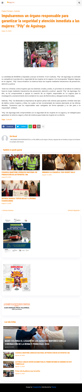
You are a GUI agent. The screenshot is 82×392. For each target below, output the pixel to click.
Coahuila (17, 11)
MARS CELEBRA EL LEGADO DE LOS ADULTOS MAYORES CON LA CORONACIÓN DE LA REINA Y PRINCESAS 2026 (35, 342)
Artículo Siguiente (73, 210)
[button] (2, 3)
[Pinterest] (34, 126)
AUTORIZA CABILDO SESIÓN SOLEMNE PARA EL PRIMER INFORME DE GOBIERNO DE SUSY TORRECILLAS (43, 363)
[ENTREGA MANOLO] (21, 188)
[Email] (39, 126)
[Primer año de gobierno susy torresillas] (8, 373)
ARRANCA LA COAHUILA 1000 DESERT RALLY (58, 172)
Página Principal (7, 11)
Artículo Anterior (8, 210)
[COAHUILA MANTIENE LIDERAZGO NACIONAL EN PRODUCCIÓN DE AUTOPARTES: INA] (21, 162)
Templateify (37, 387)
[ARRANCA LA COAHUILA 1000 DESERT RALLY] (61, 162)
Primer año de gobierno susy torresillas (27, 371)
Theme (53, 387)
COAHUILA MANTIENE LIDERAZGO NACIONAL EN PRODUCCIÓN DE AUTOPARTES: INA (19, 173)
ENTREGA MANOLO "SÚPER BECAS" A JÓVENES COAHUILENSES (19, 199)
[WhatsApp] (30, 126)
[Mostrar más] (43, 126)
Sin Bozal (13, 136)
